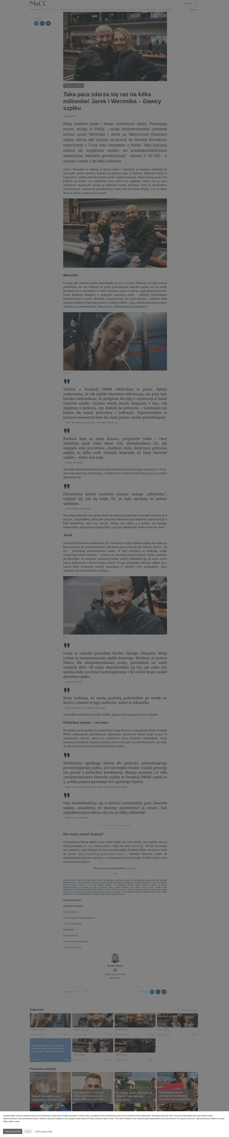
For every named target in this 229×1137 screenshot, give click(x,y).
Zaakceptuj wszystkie (13, 1131)
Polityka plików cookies (43, 1131)
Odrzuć (28, 1131)
